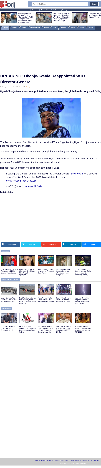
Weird (82, 27)
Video (91, 27)
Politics (15, 27)
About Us (42, 460)
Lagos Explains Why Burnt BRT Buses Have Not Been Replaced (9, 300)
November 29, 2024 (32, 186)
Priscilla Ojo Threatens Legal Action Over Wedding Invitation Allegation (64, 272)
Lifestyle (46, 27)
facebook (96, 460)
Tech (54, 27)
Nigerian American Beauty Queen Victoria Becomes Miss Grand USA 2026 (83, 329)
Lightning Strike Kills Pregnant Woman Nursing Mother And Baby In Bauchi (82, 300)
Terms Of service (76, 460)
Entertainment (35, 27)
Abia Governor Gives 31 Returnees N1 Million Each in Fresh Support (9, 271)
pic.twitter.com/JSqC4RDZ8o (21, 180)
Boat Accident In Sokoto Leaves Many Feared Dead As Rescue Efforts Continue (27, 300)
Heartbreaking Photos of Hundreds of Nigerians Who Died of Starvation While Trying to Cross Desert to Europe (61, 17)
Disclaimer (57, 460)
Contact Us (45, 10)
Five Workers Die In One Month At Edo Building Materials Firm (46, 300)
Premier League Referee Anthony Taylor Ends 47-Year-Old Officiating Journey (83, 272)
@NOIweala (76, 173)
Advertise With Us (87, 460)
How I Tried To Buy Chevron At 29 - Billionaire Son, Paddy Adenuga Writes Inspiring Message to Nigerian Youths (25, 17)
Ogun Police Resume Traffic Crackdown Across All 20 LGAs (63, 300)
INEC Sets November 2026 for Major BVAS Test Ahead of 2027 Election (63, 329)
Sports (64, 27)
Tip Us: (60, 10)
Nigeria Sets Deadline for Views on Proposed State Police (46, 271)
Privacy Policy (65, 460)
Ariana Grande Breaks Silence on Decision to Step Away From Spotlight (27, 272)
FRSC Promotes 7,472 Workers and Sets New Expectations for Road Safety (27, 329)
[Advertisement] (50, 51)
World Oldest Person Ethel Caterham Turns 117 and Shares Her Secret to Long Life (45, 329)
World (24, 27)
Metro (73, 27)
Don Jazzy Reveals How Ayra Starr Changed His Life (8, 328)
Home (34, 10)
